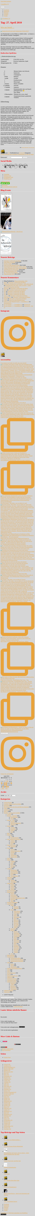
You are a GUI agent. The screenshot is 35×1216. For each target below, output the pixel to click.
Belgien (16, 931)
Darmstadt (6, 805)
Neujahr (12, 852)
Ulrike (5, 300)
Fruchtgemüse (14, 871)
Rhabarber (8, 1111)
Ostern (12, 854)
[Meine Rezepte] (5, 181)
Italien (15, 939)
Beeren (12, 964)
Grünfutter (6, 810)
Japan (15, 918)
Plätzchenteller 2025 (9, 274)
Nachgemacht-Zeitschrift (16, 961)
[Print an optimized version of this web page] (5, 184)
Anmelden (6, 174)
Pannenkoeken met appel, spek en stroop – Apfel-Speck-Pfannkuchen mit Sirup (17, 286)
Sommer (12, 887)
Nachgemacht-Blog (15, 958)
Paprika (7, 1105)
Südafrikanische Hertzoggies (11, 269)
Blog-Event (32, 147)
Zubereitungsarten (11, 981)
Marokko (16, 906)
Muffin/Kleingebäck (15, 823)
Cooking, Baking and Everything (12, 804)
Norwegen (16, 940)
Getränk (9, 879)
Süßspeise (9, 977)
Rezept (23, 147)
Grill (29, 147)
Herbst (12, 886)
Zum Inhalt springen (6, 1)
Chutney (12, 840)
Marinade (12, 846)
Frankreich (16, 936)
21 (4, 785)
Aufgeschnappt (8, 802)
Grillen (12, 984)
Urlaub (7, 1124)
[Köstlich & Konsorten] (7, 1049)
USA (11, 953)
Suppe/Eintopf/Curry (12, 976)
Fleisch (9, 860)
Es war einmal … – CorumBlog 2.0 (13, 304)
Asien (11, 909)
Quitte (7, 1110)
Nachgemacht (10, 956)
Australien (13, 929)
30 (8, 787)
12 (1, 783)
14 (4, 783)
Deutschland (17, 934)
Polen (15, 943)
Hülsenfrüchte (14, 873)
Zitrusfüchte (13, 967)
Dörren (12, 893)
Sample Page (7, 1057)
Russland (16, 921)
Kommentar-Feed (8, 177)
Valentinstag (13, 855)
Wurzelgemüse (14, 876)
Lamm (12, 862)
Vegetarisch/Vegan (12, 978)
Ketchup (12, 842)
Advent (12, 849)
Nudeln (12, 830)
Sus (9, 153)
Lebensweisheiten (8, 990)
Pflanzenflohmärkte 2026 (10, 271)
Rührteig (7, 1115)
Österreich (16, 942)
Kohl (11, 874)
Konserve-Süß (9, 1093)
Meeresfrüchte (10, 955)
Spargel (7, 1121)
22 (6, 785)
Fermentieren (13, 896)
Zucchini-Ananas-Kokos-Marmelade (13, 1146)
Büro (8, 833)
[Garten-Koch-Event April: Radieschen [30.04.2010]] (15, 31)
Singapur (16, 923)
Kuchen (12, 821)
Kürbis (7, 1098)
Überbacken (13, 989)
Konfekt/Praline (14, 837)
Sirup (11, 901)
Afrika (12, 905)
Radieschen (26, 147)
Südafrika (16, 908)
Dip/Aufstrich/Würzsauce (13, 839)
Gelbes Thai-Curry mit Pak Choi (12, 1161)
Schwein (12, 865)
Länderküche (10, 904)
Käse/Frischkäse (11, 890)
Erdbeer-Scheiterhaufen (10, 1167)
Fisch (8, 858)
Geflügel (12, 861)
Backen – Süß (10, 820)
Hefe (6, 1085)
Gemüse (12, 827)
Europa (12, 930)
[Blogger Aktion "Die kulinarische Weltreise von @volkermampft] (6, 254)
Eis (11, 836)
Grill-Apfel (7, 1174)
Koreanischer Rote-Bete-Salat (11, 1180)
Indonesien (16, 917)
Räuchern (12, 899)
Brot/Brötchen (14, 817)
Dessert (9, 835)
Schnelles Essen (11, 973)
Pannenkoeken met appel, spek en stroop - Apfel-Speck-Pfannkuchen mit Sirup (16, 1153)
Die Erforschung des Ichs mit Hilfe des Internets (16, 807)
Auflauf (9, 814)
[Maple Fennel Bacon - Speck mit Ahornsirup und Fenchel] (5, 1192)
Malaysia (16, 920)
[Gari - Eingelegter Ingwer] (5, 1200)
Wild (11, 867)
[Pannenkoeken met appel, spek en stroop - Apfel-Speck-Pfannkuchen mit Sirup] (5, 1151)
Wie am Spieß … (7, 27)
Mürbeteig (8, 1101)
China (15, 914)
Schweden (16, 948)
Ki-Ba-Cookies (8, 263)
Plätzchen (12, 824)
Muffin (7, 1099)
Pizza (11, 818)
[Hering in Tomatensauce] (5, 1185)
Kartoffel (7, 1089)
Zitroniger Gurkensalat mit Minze (12, 261)
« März (2, 788)
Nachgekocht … (8, 303)
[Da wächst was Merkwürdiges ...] (5, 1138)
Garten (7, 1080)
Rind (11, 864)
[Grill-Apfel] (5, 1172)
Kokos (7, 1091)
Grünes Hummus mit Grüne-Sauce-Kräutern (15, 268)
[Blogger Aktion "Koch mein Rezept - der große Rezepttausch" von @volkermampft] (6, 228)
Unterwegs (7, 992)
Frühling (12, 884)
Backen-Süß (8, 1068)
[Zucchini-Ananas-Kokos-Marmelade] (5, 1145)
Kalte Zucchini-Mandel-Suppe (12, 265)
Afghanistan (17, 912)
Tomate (7, 1123)
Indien (15, 915)
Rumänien (16, 946)
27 (3, 787)
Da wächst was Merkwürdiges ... (12, 1140)
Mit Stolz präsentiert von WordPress (18, 1213)
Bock (5, 282)
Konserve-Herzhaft (10, 1092)
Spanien (16, 951)
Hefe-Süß (7, 1086)
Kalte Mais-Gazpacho (9, 262)
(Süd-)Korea (17, 911)
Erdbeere (7, 1079)
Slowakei (16, 949)
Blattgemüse (13, 870)
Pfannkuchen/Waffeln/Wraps (14, 968)
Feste (8, 848)
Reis (11, 832)
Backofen (12, 983)
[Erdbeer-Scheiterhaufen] (5, 1166)
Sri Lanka (16, 924)
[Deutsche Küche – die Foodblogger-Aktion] (6, 210)
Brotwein (6, 288)
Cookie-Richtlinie (18, 1006)
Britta (5, 290)
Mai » (6, 788)
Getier (5, 808)
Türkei (15, 927)
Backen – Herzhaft (12, 815)
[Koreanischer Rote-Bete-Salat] (5, 1179)
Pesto (11, 843)
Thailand (16, 926)
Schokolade (8, 1120)
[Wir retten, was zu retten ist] (12, 231)
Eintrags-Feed (7, 176)
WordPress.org (7, 178)
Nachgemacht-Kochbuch (16, 959)
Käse (6, 1096)
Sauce (8, 971)
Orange (7, 1104)
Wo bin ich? (27, 304)
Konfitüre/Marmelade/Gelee (17, 898)
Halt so (6, 811)
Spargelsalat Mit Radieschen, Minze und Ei (15, 266)
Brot (6, 1073)
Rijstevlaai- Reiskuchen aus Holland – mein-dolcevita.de (18, 284)
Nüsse (12, 965)
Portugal (16, 945)
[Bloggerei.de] (4, 1041)
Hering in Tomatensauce (10, 1187)
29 (6, 787)
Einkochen (13, 895)
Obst (8, 962)
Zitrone (7, 1127)
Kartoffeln (13, 829)
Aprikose (7, 1066)
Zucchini (7, 1129)
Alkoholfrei (13, 882)
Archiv (2, 795)
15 (6, 783)
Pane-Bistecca (7, 297)
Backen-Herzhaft (9, 1067)
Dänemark (16, 933)
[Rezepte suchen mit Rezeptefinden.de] (5, 1050)
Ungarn (16, 952)
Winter (12, 889)
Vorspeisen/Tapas (11, 980)
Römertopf (13, 987)
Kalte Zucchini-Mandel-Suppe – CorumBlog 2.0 (16, 301)
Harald (5, 298)
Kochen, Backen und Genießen (9, 154)
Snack (8, 974)
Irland (15, 937)
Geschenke (10, 877)
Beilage (9, 826)
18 (11, 783)
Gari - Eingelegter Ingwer (10, 1201)
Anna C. (6, 295)
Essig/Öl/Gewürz (11, 845)
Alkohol (12, 880)
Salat (8, 970)
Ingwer (7, 1088)
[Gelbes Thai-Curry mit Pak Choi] (5, 1159)
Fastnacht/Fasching (15, 851)
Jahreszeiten (10, 883)
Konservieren (10, 892)
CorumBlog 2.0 (5, 4)
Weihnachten (13, 857)
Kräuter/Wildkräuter (12, 902)
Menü (2, 7)
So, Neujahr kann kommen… (11, 272)
